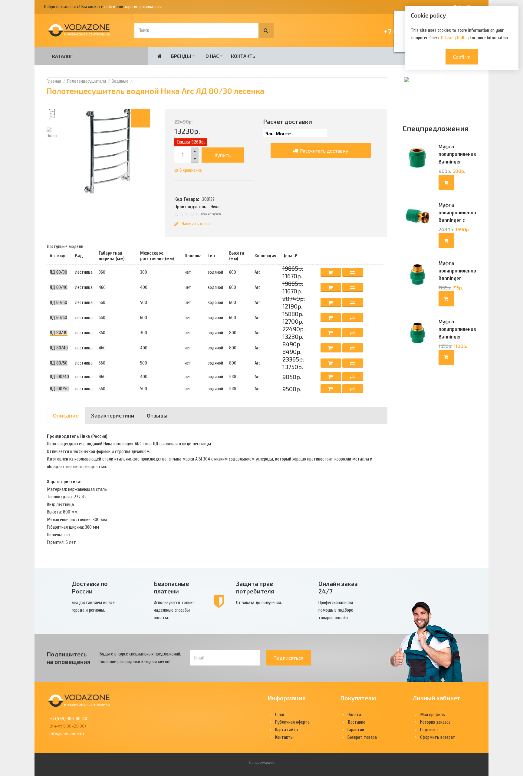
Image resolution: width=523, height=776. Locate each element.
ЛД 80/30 (58, 332)
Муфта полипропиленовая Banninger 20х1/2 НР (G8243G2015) (457, 278)
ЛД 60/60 (58, 317)
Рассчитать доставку (323, 151)
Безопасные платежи (171, 587)
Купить (223, 155)
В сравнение (190, 170)
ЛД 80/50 (58, 363)
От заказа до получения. (259, 602)
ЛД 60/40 (58, 287)
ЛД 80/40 (59, 348)
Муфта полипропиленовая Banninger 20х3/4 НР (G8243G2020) (457, 337)
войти (109, 6)
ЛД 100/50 (59, 388)
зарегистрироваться (143, 6)
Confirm (462, 57)
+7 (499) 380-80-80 (68, 718)
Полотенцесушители (86, 81)
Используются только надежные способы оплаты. (174, 610)
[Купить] (446, 182)
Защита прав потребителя (255, 587)
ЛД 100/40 (59, 376)
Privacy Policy (455, 38)
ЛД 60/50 (58, 302)
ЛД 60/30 (58, 272)
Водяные (120, 81)
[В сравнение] (352, 272)
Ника (215, 207)
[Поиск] (266, 30)
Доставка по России (90, 587)
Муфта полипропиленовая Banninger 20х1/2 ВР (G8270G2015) (457, 162)
